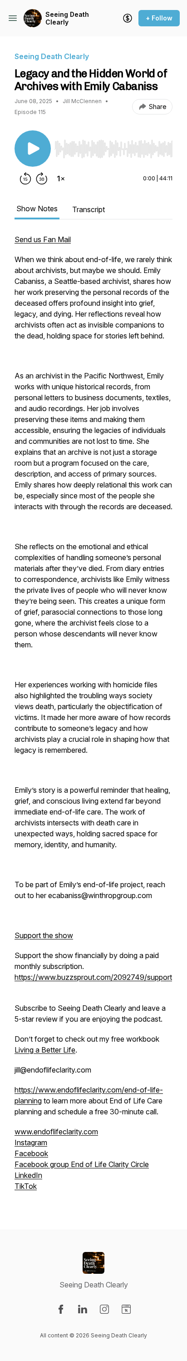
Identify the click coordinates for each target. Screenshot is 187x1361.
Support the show (44, 935)
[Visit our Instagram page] (104, 1309)
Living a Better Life (45, 1049)
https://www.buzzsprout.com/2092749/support (93, 977)
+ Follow (159, 18)
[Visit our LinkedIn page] (82, 1309)
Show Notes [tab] (37, 208)
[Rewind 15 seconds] (25, 178)
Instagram (31, 1142)
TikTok (26, 1186)
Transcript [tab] (88, 209)
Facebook (31, 1153)
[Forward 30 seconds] (41, 178)
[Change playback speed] (61, 178)
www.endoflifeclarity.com (56, 1131)
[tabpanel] (93, 717)
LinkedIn (28, 1175)
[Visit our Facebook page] (60, 1309)
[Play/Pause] (33, 148)
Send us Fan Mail (43, 239)
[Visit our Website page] (126, 1309)
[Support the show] (127, 18)
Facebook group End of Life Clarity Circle (82, 1164)
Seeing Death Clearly (67, 18)
